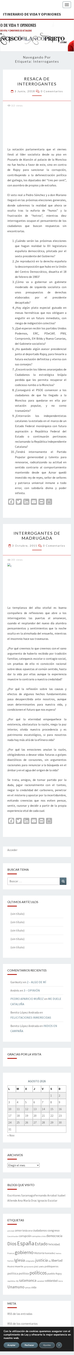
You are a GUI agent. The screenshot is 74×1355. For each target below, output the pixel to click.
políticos (38, 1273)
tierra (60, 1281)
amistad (10, 1231)
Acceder (12, 850)
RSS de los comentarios (22, 1323)
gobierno (24, 1252)
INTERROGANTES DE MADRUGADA (37, 536)
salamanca (27, 1280)
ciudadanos (40, 1230)
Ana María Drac (27, 1200)
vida (33, 1287)
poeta (41, 1266)
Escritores (14, 1195)
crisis (43, 1236)
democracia (54, 1236)
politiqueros (51, 1266)
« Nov (10, 1135)
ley (49, 1261)
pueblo (51, 1273)
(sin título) (17, 914)
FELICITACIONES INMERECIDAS (30, 1017)
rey (17, 1281)
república (11, 1281)
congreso (54, 1230)
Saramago (27, 1195)
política (12, 1273)
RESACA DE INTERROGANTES (37, 81)
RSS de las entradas (19, 1314)
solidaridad (51, 1280)
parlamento (29, 1266)
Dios (11, 1243)
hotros (58, 1253)
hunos (10, 1261)
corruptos (36, 1236)
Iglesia (19, 1260)
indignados (30, 1261)
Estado (41, 1243)
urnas (28, 1287)
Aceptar (11, 1345)
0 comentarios (52, 91)
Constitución (12, 1236)
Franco (10, 1253)
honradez (50, 1253)
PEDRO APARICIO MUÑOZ (27, 999)
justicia (41, 1260)
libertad (56, 1260)
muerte (19, 1266)
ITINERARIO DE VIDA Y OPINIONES (32, 14)
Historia (39, 1253)
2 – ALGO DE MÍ (36, 982)
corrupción (25, 1236)
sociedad (40, 1281)
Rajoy (59, 1273)
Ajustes (47, 1345)
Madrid (10, 1266)
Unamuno (15, 1286)
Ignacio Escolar (47, 1200)
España (25, 1243)
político (24, 1273)
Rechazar (29, 1345)
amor (18, 1230)
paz (36, 1266)
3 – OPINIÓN (32, 990)
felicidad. (54, 1244)
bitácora (27, 1230)
